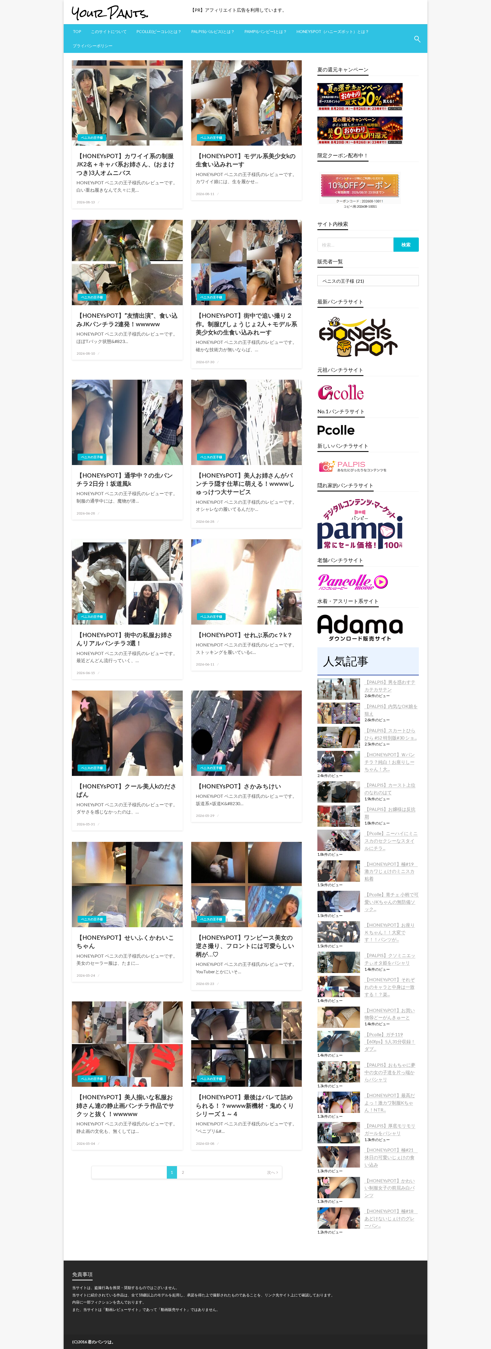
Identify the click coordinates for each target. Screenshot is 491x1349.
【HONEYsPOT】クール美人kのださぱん (126, 790)
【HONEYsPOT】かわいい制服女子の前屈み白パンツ (390, 1188)
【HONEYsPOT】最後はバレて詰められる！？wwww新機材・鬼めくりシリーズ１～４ (245, 1105)
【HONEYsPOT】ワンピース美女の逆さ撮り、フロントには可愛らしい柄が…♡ (245, 946)
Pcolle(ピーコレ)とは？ (159, 31)
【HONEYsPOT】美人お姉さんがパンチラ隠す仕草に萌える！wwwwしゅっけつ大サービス (245, 483)
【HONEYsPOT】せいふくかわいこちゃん (125, 941)
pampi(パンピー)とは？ (265, 31)
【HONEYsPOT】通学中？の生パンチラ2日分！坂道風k (124, 479)
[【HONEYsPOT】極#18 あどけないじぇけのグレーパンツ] (338, 1218)
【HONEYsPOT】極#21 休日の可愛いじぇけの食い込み (391, 1157)
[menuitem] (77, 31)
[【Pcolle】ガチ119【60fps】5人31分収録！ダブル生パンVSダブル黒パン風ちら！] (338, 1041)
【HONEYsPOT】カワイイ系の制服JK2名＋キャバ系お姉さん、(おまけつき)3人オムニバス (125, 164)
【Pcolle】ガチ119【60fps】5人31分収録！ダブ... (390, 1041)
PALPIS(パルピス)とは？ (213, 31)
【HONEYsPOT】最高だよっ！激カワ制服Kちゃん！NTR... (390, 1102)
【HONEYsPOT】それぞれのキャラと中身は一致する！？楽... (390, 987)
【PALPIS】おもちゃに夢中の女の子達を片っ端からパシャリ (390, 1072)
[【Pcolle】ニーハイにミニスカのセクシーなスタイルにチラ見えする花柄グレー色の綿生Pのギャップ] (338, 840)
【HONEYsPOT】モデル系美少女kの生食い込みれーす (246, 160)
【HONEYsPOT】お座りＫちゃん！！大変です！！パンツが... (390, 932)
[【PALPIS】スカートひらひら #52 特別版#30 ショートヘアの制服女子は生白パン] (338, 737)
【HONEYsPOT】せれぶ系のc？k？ (244, 634)
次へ (271, 1172)
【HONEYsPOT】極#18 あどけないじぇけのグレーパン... (391, 1218)
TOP (77, 31)
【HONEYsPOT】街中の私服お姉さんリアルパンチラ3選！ (124, 638)
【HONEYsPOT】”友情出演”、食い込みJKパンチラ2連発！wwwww (127, 319)
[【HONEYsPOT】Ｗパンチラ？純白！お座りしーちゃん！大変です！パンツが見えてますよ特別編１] (338, 761)
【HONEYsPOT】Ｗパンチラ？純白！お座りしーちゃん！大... (390, 762)
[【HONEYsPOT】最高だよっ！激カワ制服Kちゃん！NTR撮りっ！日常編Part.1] (338, 1102)
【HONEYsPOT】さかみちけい (238, 786)
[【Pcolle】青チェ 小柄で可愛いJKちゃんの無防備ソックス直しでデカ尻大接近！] (338, 901)
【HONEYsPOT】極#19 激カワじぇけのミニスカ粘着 (391, 871)
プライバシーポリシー (93, 45)
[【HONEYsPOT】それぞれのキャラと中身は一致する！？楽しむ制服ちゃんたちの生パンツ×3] (338, 986)
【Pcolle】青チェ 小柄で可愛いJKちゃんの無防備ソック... (392, 902)
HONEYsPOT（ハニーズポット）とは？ (333, 31)
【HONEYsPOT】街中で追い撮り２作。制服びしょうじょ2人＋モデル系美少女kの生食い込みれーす (246, 324)
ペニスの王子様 (92, 137)
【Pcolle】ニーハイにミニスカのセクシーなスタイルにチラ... (391, 840)
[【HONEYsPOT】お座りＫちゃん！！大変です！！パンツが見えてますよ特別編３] (338, 932)
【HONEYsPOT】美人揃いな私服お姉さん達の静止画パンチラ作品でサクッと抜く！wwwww (125, 1105)
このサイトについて (109, 31)
